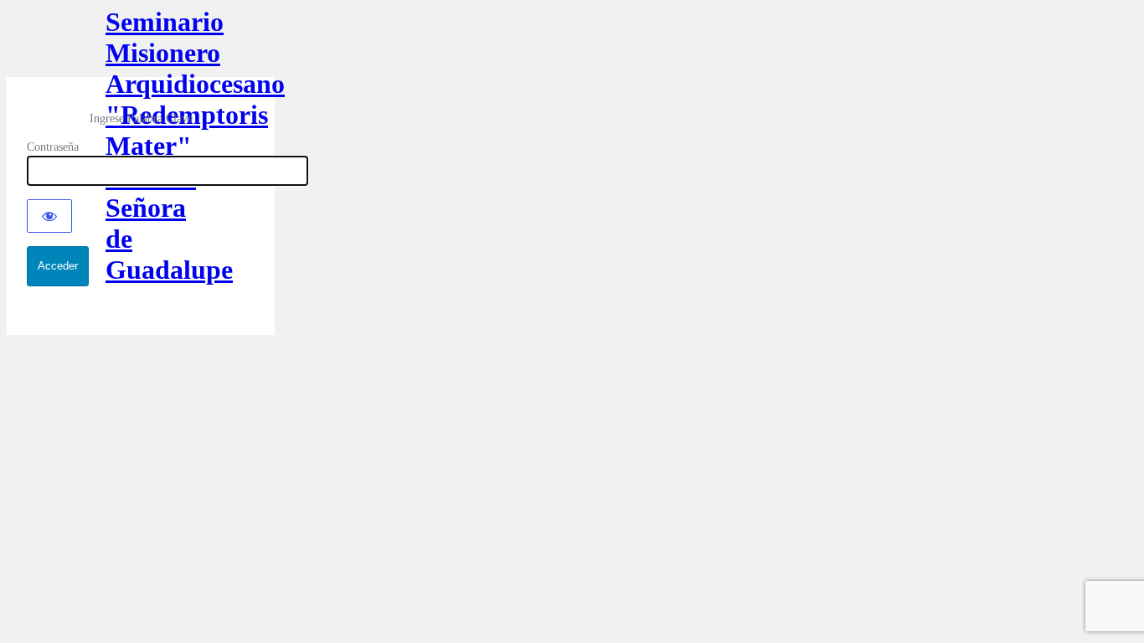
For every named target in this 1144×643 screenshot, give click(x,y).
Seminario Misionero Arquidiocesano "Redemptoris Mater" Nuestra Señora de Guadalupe (141, 42)
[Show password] (49, 216)
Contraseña (53, 147)
